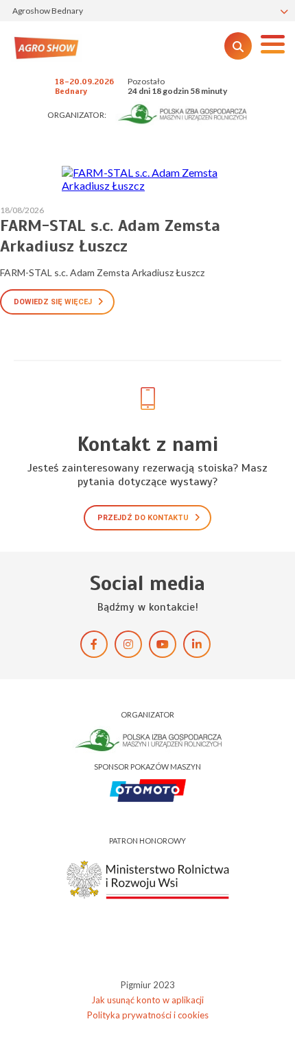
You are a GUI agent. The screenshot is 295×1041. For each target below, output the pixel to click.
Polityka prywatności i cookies (148, 1014)
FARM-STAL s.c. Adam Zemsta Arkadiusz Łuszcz (110, 235)
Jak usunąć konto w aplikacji (147, 999)
